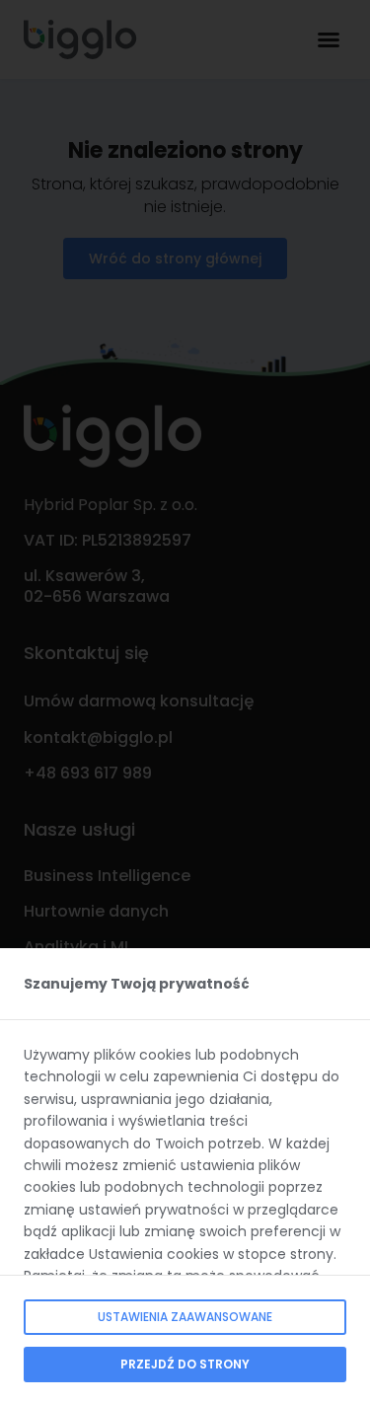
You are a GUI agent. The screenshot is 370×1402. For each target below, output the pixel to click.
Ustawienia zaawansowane (185, 1316)
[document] (185, 701)
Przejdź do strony (185, 1364)
